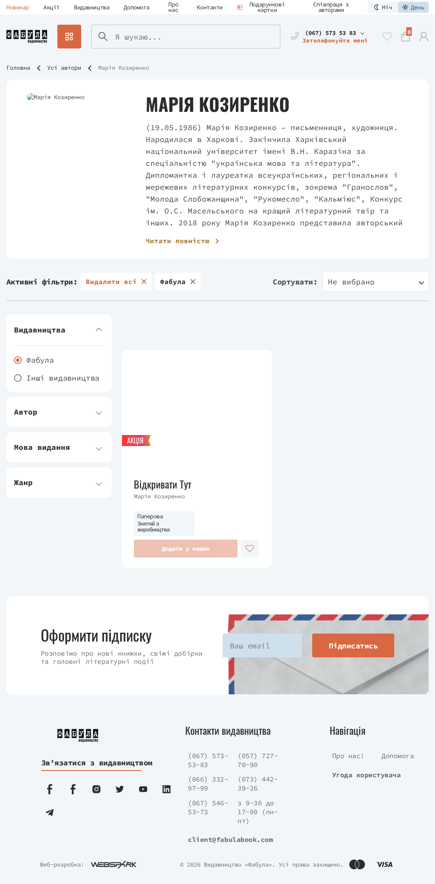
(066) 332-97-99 (208, 783)
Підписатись (353, 646)
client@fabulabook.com (230, 839)
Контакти (210, 7)
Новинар (17, 7)
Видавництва (91, 7)
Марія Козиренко (159, 496)
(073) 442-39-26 (257, 783)
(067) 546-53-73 (208, 807)
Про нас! (348, 755)
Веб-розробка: (62, 864)
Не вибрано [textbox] (351, 282)
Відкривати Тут (162, 484)
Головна (18, 67)
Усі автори (64, 67)
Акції (51, 7)
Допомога (137, 7)
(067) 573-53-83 (208, 760)
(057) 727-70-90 (257, 760)
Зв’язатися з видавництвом (90, 762)
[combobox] (375, 282)
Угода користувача (366, 774)
